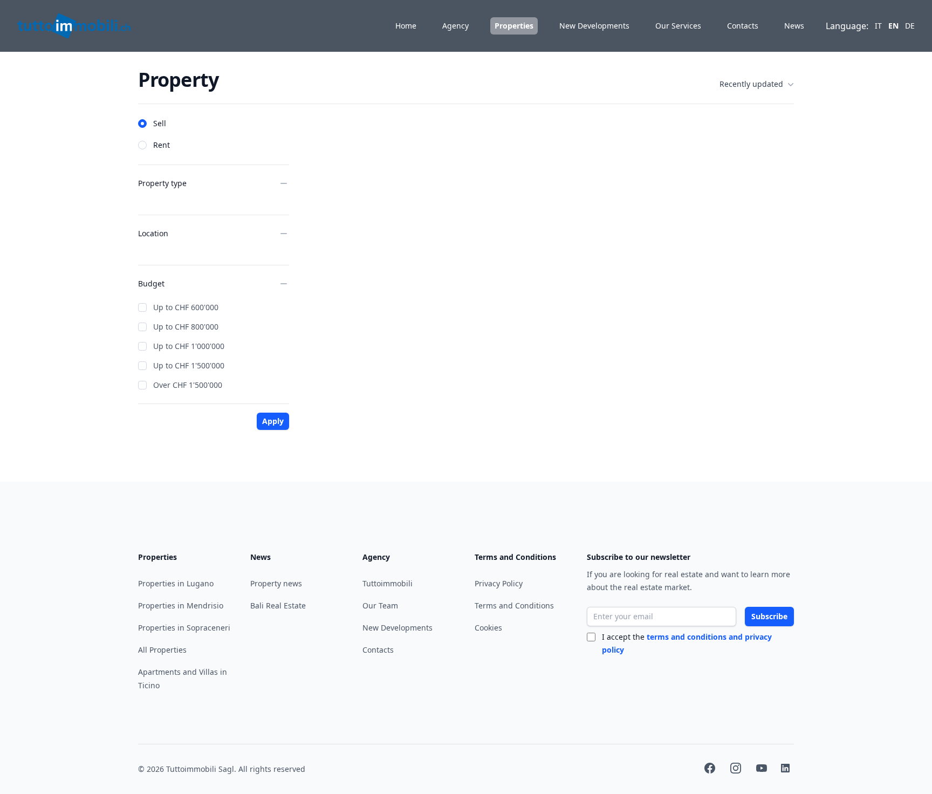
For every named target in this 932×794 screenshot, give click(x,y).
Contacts (742, 25)
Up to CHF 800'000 (185, 326)
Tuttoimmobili (387, 583)
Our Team (380, 605)
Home (405, 25)
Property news (276, 583)
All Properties (162, 650)
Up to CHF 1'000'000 (188, 346)
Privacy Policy (499, 583)
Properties (514, 25)
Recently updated (751, 84)
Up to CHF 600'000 (185, 307)
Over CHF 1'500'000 (187, 385)
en (893, 25)
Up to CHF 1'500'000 (188, 365)
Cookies (488, 627)
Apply (273, 421)
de (910, 25)
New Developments (594, 25)
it (878, 25)
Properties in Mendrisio (180, 605)
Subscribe (769, 616)
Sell (159, 123)
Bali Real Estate (278, 605)
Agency (455, 25)
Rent (161, 145)
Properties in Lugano (176, 583)
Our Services (678, 25)
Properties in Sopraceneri (184, 627)
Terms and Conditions (514, 605)
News (794, 25)
